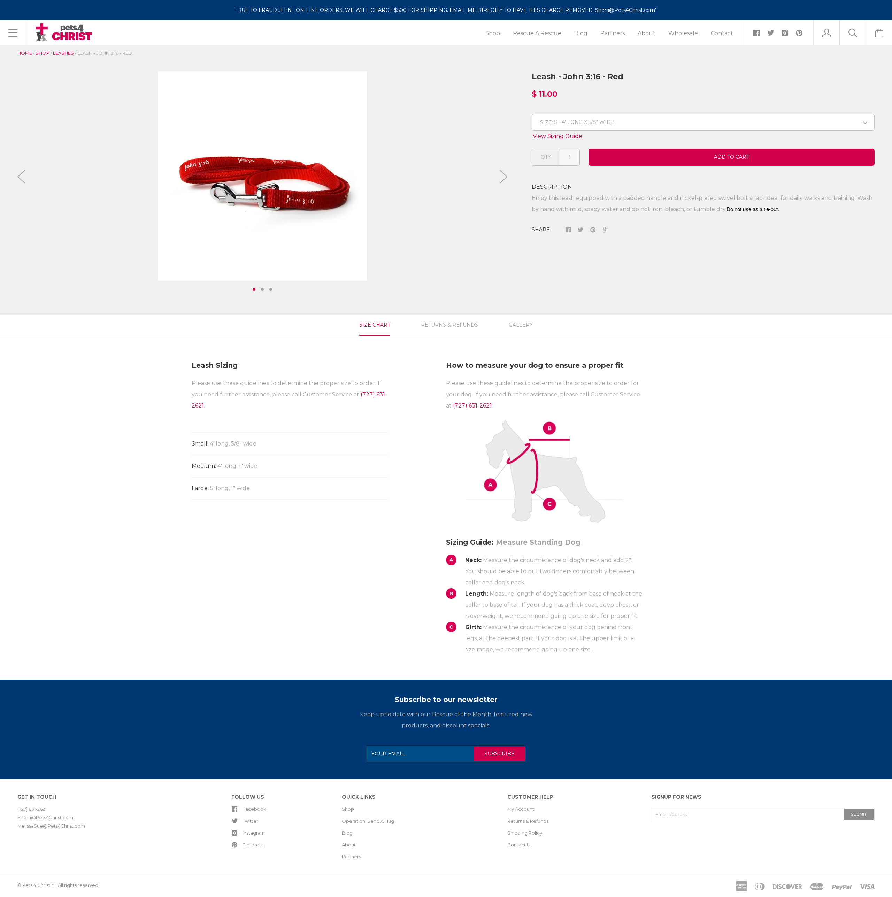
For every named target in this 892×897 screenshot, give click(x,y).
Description (552, 187)
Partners (351, 856)
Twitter (250, 821)
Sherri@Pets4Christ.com (45, 817)
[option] (262, 176)
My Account (520, 809)
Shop (42, 53)
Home (24, 53)
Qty (546, 157)
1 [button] (254, 289)
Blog (347, 833)
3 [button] (270, 289)
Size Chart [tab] (374, 325)
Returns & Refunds (527, 821)
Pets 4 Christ (36, 885)
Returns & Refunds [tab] (449, 325)
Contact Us (519, 844)
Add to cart (731, 157)
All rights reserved (78, 885)
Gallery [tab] (521, 325)
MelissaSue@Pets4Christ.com (51, 826)
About (349, 844)
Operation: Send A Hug (368, 821)
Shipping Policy (524, 833)
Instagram (254, 833)
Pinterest (253, 844)
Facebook (254, 809)
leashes (63, 53)
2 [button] (262, 289)
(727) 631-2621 (472, 405)
